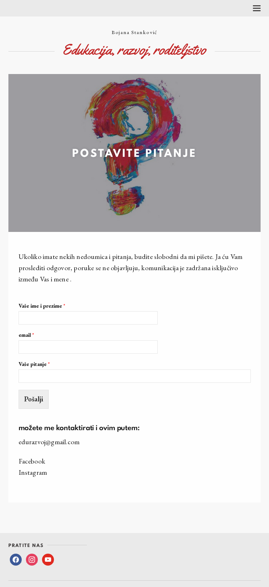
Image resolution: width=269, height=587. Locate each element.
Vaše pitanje (34, 364)
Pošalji (33, 398)
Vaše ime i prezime (42, 305)
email (26, 335)
